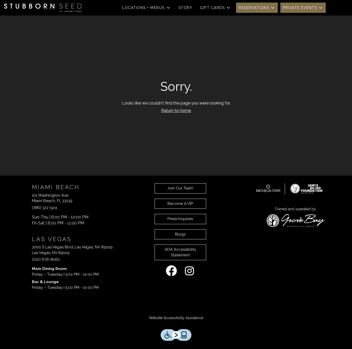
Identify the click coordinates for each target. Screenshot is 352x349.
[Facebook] (171, 270)
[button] (146, 8)
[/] (289, 188)
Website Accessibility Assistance (176, 318)
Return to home (176, 110)
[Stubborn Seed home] (42, 7)
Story (185, 8)
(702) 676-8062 (46, 259)
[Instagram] (189, 270)
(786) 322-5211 (44, 207)
